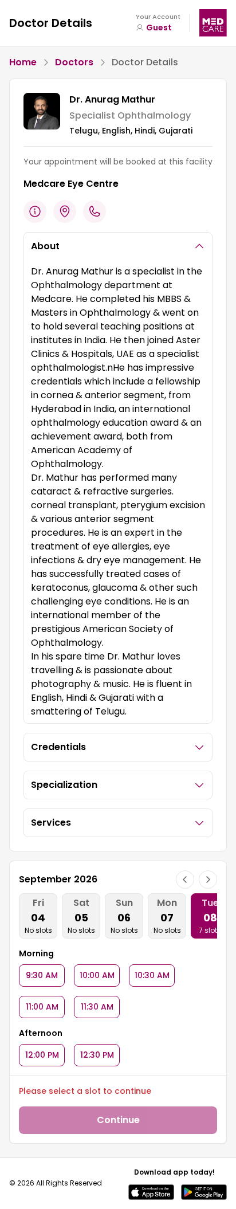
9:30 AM (42, 975)
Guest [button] (159, 27)
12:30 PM (97, 1055)
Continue (118, 1119)
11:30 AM (97, 1006)
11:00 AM (42, 1006)
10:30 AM (152, 975)
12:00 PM (42, 1055)
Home (23, 62)
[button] (151, 1192)
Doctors (74, 62)
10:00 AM (97, 975)
